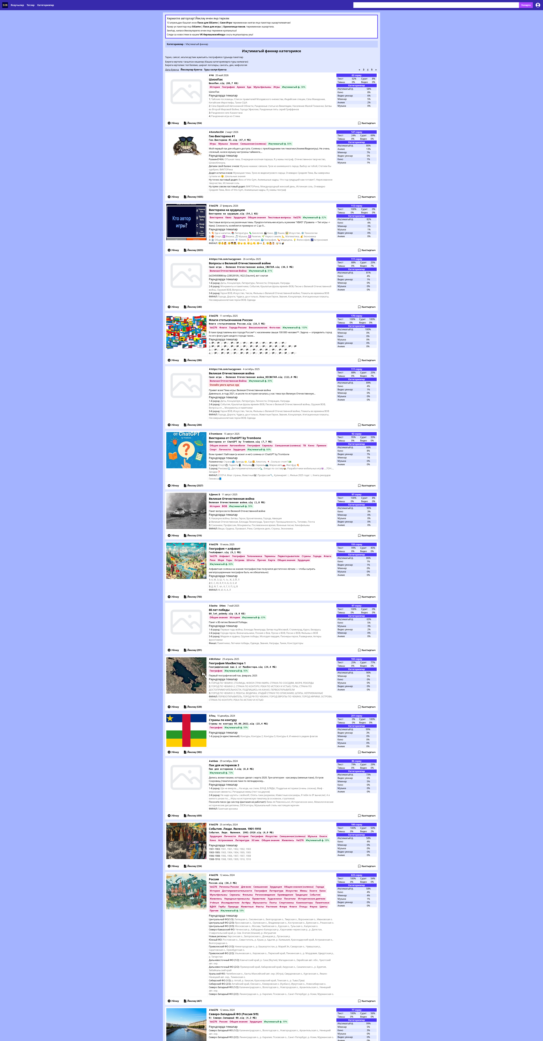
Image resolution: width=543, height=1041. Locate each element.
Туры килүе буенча (215, 69)
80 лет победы (219, 610)
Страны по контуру (223, 720)
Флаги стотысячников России (231, 320)
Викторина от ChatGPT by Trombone (235, 438)
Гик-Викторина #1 (222, 136)
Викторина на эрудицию (227, 210)
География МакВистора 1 (227, 663)
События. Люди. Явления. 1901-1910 (235, 829)
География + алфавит (224, 548)
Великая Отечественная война (231, 373)
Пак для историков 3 (224, 765)
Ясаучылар (17, 5)
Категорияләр (45, 5)
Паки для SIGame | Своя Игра (214, 22)
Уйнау (175, 123)
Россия (214, 879)
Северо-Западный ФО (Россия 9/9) (233, 1014)
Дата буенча (172, 69)
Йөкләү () (194, 123)
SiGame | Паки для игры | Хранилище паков (218, 26)
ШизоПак (216, 79)
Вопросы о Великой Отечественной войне (240, 263)
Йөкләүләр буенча (191, 69)
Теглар (31, 5)
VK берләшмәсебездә (212, 34)
